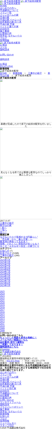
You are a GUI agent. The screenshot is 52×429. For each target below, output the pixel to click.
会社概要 (4, 395)
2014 (2, 317)
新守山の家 (6, 225)
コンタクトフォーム (10, 402)
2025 (2, 291)
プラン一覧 (6, 12)
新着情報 (4, 414)
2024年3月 (5, 276)
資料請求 (4, 404)
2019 (2, 305)
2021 (2, 300)
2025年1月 (5, 267)
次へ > (3, 232)
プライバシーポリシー (11, 407)
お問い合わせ (7, 400)
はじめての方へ (8, 8)
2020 (2, 303)
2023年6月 (5, 283)
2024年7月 (5, 271)
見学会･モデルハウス (11, 36)
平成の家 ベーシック (10, 19)
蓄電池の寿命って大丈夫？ (14, 241)
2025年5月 (5, 260)
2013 (2, 319)
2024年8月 (5, 269)
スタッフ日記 (7, 425)
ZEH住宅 (4, 29)
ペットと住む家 (8, 388)
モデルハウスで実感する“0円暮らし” (19, 237)
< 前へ (3, 227)
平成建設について (9, 10)
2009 (2, 328)
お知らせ (4, 251)
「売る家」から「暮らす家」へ (16, 239)
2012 (2, 321)
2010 (2, 326)
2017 (2, 310)
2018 (2, 307)
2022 (2, 298)
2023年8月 (5, 278)
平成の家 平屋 (7, 24)
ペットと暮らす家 (9, 26)
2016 (2, 312)
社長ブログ (6, 253)
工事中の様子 (7, 223)
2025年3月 (5, 262)
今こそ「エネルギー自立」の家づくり (19, 246)
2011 (2, 324)
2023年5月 (5, 285)
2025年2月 (5, 264)
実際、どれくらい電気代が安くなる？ (19, 244)
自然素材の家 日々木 (10, 22)
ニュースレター (8, 423)
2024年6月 (5, 274)
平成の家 (4, 17)
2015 (2, 314)
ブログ (3, 38)
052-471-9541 (13, 360)
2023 (2, 296)
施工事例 (4, 31)
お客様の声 (6, 33)
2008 (2, 330)
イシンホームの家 (9, 15)
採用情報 (4, 40)
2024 (2, 293)
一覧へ (3, 230)
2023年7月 (5, 281)
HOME (3, 5)
